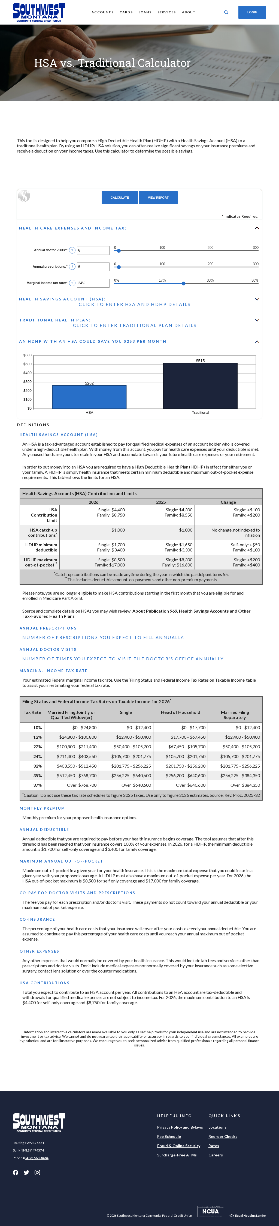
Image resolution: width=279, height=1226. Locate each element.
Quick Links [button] (224, 1115)
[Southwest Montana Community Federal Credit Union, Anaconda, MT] (39, 12)
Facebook (15, 1172)
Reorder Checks (222, 1136)
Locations (217, 1127)
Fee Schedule (169, 1136)
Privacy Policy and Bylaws (180, 1127)
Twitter (26, 1172)
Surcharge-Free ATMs (177, 1155)
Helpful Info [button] (175, 1115)
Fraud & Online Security (178, 1145)
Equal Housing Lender (250, 1215)
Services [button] (166, 12)
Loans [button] (145, 12)
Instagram (37, 1172)
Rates (213, 1145)
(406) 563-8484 (36, 1158)
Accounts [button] (103, 12)
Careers (215, 1155)
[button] (139, 228)
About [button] (189, 12)
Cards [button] (126, 12)
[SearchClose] (226, 12)
